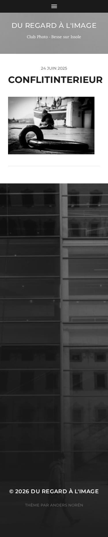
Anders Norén (66, 505)
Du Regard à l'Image (54, 25)
